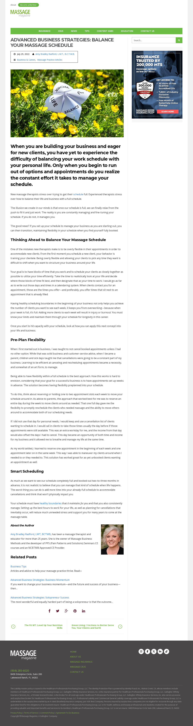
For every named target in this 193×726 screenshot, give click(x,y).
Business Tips (18, 566)
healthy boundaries (51, 503)
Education (127, 31)
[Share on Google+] (66, 611)
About (13, 5)
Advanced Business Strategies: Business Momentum (40, 580)
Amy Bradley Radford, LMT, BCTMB (31, 534)
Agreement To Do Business (67, 713)
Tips (87, 31)
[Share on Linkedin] (84, 611)
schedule (78, 194)
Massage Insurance (81, 661)
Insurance (45, 31)
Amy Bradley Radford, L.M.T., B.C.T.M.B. (55, 54)
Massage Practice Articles (49, 59)
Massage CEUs (78, 666)
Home (73, 651)
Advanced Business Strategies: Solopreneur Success (40, 597)
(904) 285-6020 (20, 670)
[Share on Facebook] (49, 611)
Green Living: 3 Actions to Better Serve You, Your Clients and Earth (93, 626)
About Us (75, 656)
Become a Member (28, 5)
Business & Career (26, 59)
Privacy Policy (16, 713)
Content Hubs (105, 31)
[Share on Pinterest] (75, 611)
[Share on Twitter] (57, 611)
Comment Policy (47, 713)
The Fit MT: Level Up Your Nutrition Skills (43, 626)
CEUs (60, 31)
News (74, 31)
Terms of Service (31, 713)
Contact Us (147, 31)
